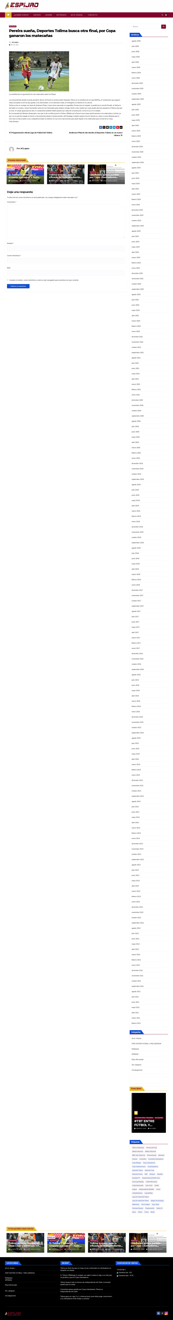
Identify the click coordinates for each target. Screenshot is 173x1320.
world (152, 1212)
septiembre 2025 (138, 99)
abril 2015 (135, 759)
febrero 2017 (136, 643)
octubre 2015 (136, 727)
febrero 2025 (136, 136)
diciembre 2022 (137, 273)
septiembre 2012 (138, 923)
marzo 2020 (136, 447)
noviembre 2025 (137, 88)
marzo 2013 (136, 891)
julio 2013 (135, 870)
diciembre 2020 (137, 400)
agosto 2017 (136, 611)
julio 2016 (135, 680)
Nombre (10, 243)
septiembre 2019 (138, 479)
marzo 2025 (136, 131)
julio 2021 (135, 363)
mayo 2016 (136, 690)
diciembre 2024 (137, 146)
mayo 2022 (136, 310)
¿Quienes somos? (21, 15)
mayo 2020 (136, 437)
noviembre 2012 (137, 912)
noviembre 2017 (137, 595)
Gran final (149, 1185)
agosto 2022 (136, 294)
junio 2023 (135, 242)
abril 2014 (135, 822)
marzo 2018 (136, 574)
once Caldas (145, 1204)
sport (134, 1212)
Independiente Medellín (146, 1189)
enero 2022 (136, 331)
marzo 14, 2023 (140, 1128)
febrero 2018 (136, 579)
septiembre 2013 (138, 859)
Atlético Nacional (150, 1151)
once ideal (155, 1204)
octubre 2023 (136, 220)
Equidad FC (136, 1178)
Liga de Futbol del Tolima (140, 1197)
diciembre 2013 (137, 844)
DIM (146, 1174)
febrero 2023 (136, 263)
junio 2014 (135, 812)
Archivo (37, 15)
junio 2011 (135, 1002)
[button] (162, 15)
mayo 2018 (136, 564)
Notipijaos (61, 15)
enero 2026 (136, 78)
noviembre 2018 (137, 532)
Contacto (93, 15)
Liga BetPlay (149, 1193)
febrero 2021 (136, 389)
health (157, 1185)
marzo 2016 (136, 701)
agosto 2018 (136, 548)
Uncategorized (137, 1070)
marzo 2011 (136, 1018)
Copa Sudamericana (138, 1166)
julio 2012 (135, 933)
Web (8, 268)
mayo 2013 (136, 880)
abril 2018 (135, 569)
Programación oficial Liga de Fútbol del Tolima (31, 133)
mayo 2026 (136, 57)
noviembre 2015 (137, 722)
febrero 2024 (136, 199)
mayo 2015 (136, 754)
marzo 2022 (136, 321)
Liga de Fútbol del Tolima (140, 1200)
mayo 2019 (136, 500)
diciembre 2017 (137, 590)
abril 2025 (135, 125)
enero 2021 (136, 395)
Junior (158, 1189)
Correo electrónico (14, 255)
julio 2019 (135, 490)
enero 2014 (136, 838)
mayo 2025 (136, 120)
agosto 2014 (136, 801)
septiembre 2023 (138, 226)
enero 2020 (136, 458)
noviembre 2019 (137, 469)
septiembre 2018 (138, 543)
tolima (140, 1212)
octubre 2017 (136, 601)
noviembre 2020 (137, 405)
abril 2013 (135, 886)
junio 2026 (135, 51)
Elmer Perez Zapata (29, 181)
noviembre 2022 (137, 278)
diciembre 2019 (137, 463)
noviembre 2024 (137, 152)
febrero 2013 (136, 896)
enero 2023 (136, 268)
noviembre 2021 (137, 342)
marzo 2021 (136, 384)
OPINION (135, 1054)
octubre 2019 (136, 474)
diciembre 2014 (137, 780)
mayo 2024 (136, 183)
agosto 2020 (136, 421)
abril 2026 (135, 62)
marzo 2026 (136, 67)
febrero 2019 (136, 516)
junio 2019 (135, 495)
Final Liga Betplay (138, 1181)
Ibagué (134, 1189)
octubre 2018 (136, 537)
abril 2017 (135, 632)
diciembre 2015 (137, 717)
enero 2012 (136, 965)
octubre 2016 (136, 664)
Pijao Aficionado (138, 1059)
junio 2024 (135, 178)
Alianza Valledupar (138, 1147)
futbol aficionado (151, 1181)
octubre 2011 (136, 981)
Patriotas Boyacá (137, 1208)
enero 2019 (136, 521)
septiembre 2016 (138, 669)
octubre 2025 (136, 94)
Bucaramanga (151, 1155)
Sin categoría (136, 1065)
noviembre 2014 (137, 785)
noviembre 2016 (137, 659)
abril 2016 (135, 696)
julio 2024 (135, 173)
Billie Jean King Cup (138, 1155)
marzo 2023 (136, 257)
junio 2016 (135, 685)
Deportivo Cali (149, 1170)
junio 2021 (135, 368)
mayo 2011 (136, 1007)
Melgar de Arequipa (157, 1200)
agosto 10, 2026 (139, 1249)
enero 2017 (136, 648)
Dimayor (152, 1174)
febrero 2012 (136, 960)
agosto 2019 (136, 484)
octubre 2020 (136, 411)
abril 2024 (135, 189)
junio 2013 (135, 875)
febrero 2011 (136, 1023)
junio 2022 (135, 305)
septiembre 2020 (138, 416)
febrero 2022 (136, 326)
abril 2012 (135, 949)
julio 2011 (135, 997)
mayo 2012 (136, 944)
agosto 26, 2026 (16, 1249)
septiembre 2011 (138, 986)
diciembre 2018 (137, 527)
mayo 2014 (136, 817)
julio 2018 (135, 553)
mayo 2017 (136, 627)
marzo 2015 (136, 764)
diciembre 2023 (137, 210)
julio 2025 (135, 109)
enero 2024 (136, 205)
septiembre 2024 (138, 162)
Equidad (159, 1174)
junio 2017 (135, 622)
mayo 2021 (136, 374)
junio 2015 (135, 748)
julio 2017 (135, 616)
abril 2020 (135, 442)
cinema (134, 1159)
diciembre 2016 (137, 653)
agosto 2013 (136, 865)
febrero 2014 (136, 833)
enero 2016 (136, 712)
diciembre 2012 (137, 907)
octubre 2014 (136, 791)
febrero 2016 (136, 706)
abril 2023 (135, 252)
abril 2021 (135, 379)
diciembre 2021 (137, 337)
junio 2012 (135, 939)
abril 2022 (135, 315)
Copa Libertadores (149, 1163)
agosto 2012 (136, 928)
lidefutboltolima (137, 1193)
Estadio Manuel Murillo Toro (151, 1178)
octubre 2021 (136, 347)
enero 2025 (136, 141)
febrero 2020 (136, 453)
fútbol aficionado (137, 1185)
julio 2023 (135, 236)
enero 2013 (136, 902)
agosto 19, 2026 (98, 1249)
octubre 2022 (136, 284)
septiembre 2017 (138, 606)
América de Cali (151, 1147)
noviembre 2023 (137, 215)
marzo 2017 (136, 638)
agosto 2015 (136, 738)
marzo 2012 (136, 954)
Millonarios (135, 1204)
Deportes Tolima (137, 1170)
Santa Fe (159, 1208)
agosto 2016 (136, 675)
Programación (149, 1208)
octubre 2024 (136, 157)
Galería (48, 15)
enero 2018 (136, 585)
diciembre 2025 (137, 83)
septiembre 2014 (138, 796)
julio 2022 (135, 300)
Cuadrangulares (153, 1166)
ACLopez (15, 42)
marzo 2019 (136, 511)
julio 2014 (135, 807)
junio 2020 (135, 432)
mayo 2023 (136, 247)
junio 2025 (135, 115)
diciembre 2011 (137, 970)
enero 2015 (136, 775)
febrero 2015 (136, 770)
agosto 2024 (136, 168)
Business (161, 1155)
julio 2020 (135, 426)
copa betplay (136, 1163)
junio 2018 (135, 558)
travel (146, 1212)
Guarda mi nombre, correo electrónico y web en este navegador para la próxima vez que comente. (44, 280)
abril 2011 (135, 1013)
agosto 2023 (136, 231)
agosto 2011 (136, 991)
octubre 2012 (136, 917)
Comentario (11, 202)
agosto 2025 (136, 104)
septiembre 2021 (138, 352)
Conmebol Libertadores (155, 1159)
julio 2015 (135, 743)
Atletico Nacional (137, 1151)
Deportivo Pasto (137, 1174)
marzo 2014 (136, 828)
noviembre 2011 (137, 976)
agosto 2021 (136, 358)
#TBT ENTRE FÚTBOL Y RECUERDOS (146, 1044)
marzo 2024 (136, 194)
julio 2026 (135, 46)
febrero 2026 (136, 73)
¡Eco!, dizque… (77, 15)
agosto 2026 (136, 41)
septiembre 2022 (138, 289)
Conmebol (143, 1159)
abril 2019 (135, 506)
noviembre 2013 (137, 849)
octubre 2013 (136, 854)
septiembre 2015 (138, 733)
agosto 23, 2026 (57, 1249)
